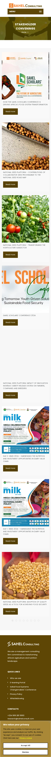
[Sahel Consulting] (25, 4)
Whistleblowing (17, 698)
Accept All (25, 745)
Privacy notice (26, 738)
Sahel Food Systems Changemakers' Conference (23, 688)
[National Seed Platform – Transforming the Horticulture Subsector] (25, 219)
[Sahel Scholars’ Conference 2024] (25, 289)
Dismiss (25, 752)
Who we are (15, 678)
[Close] (49, 722)
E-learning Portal (17, 682)
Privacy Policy (16, 694)
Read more (10, 111)
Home (24, 32)
